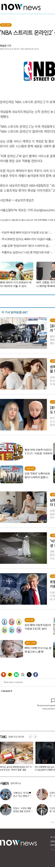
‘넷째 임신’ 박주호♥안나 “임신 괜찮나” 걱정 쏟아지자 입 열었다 (22, 795)
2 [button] (53, 822)
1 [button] (51, 822)
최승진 (3, 45)
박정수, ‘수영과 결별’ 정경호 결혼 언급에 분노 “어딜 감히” (22, 811)
